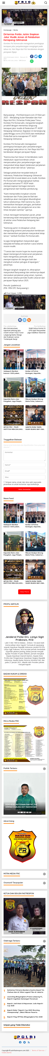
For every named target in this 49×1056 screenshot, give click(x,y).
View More (24, 592)
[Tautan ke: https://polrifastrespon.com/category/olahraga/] (44, 941)
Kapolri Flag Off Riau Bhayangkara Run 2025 (25, 1017)
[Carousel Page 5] (30, 812)
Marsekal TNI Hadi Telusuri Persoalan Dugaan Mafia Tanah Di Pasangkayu (22, 805)
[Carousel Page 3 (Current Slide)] (24, 812)
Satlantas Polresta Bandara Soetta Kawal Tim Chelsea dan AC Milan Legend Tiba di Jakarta (25, 991)
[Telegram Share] (40, 56)
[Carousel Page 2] (21, 812)
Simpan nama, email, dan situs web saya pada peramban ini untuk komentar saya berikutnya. (22, 483)
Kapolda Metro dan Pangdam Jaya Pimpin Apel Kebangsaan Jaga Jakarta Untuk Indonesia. (14, 400)
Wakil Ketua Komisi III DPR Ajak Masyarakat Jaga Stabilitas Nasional (36, 329)
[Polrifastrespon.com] (25, 2)
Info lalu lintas (13, 60)
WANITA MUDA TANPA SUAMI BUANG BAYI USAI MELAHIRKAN (34, 428)
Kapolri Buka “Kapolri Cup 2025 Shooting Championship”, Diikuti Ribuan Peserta (23, 1011)
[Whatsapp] (32, 61)
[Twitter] (24, 320)
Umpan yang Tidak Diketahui (17, 1025)
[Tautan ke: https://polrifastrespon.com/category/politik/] (44, 768)
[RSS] (29, 320)
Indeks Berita (6, 1052)
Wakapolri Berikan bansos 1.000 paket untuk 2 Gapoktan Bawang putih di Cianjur (13, 372)
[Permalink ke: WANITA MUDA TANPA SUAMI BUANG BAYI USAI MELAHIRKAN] (35, 415)
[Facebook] (20, 320)
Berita (5, 60)
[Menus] (4, 2)
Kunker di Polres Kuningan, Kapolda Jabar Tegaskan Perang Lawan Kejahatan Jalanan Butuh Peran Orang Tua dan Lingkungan (34, 372)
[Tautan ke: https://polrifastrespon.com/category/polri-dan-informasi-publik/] (44, 883)
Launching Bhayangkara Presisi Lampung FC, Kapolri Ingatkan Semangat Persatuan (25, 998)
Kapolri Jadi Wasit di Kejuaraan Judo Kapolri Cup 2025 (25, 1005)
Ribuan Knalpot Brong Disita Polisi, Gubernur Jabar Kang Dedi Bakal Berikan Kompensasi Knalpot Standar (34, 400)
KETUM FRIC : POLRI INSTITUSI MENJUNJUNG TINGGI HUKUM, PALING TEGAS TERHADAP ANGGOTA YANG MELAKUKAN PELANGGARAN (13, 428)
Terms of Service (38, 1050)
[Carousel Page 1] (19, 812)
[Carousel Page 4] (27, 812)
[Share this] (32, 56)
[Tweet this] (36, 56)
